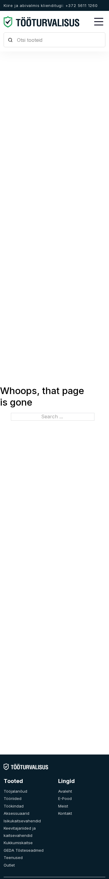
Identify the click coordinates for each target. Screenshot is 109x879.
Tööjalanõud (15, 791)
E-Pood (65, 798)
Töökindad (14, 806)
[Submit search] (10, 39)
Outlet (9, 865)
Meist (63, 806)
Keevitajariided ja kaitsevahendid (20, 832)
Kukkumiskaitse (18, 842)
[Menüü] (98, 21)
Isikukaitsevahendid (22, 820)
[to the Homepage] (41, 22)
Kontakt (65, 813)
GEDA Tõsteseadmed (24, 850)
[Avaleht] (26, 766)
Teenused (13, 857)
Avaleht (65, 791)
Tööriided (12, 798)
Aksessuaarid (16, 813)
